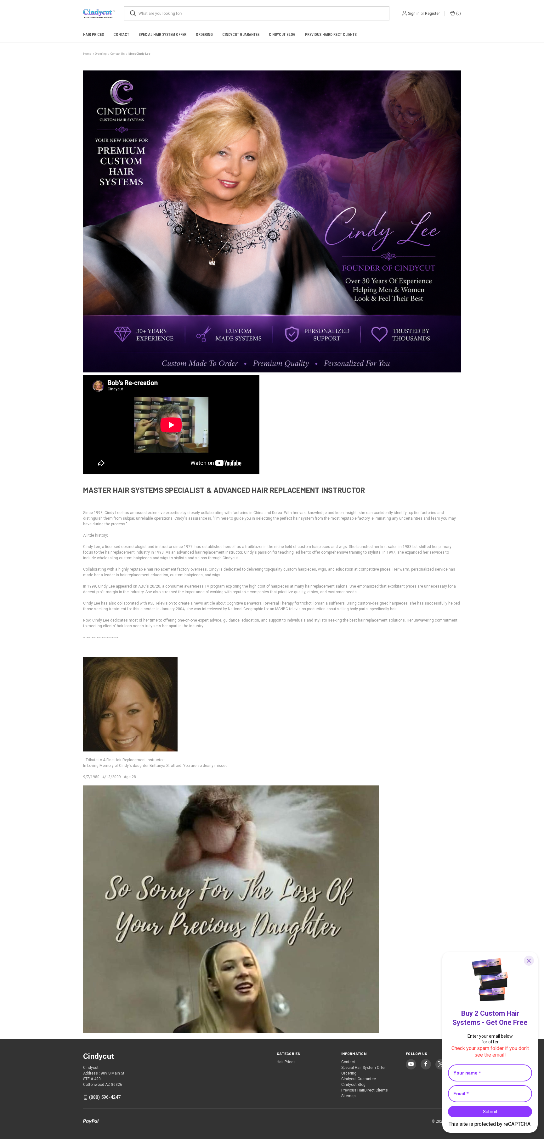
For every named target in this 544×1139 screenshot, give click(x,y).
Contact (121, 34)
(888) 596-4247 (105, 1097)
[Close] (529, 961)
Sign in (414, 13)
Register (432, 13)
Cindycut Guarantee (240, 34)
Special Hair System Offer (162, 34)
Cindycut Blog (282, 34)
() (458, 13)
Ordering (204, 34)
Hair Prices (93, 34)
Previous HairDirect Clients (331, 34)
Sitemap (348, 1096)
